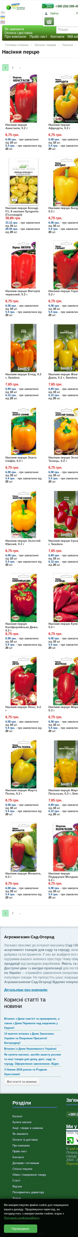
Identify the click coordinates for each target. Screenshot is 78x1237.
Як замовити (14, 29)
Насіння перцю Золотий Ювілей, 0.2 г (23, 542)
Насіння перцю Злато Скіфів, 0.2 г (21, 459)
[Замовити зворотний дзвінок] (47, 6)
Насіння (67, 45)
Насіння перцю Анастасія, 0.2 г (16, 126)
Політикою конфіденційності (21, 1217)
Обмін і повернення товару (29, 1174)
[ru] (2, 13)
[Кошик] (49, 21)
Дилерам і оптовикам (25, 1163)
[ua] (2, 17)
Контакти (57, 36)
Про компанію (15, 36)
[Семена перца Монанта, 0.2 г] (23, 847)
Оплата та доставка (25, 1139)
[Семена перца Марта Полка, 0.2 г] (23, 764)
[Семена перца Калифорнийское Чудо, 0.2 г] (23, 597)
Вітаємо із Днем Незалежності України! (30, 1048)
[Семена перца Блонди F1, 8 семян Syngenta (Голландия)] (23, 181)
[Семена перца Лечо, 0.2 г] (23, 680)
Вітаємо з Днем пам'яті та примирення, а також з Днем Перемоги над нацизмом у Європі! (31, 1023)
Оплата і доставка (18, 33)
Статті (16, 1180)
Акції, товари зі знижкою (27, 1128)
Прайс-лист (38, 36)
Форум (16, 1198)
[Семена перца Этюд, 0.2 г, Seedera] (23, 348)
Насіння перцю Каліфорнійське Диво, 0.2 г (21, 627)
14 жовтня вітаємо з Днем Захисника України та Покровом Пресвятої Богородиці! (29, 1038)
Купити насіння (21, 1122)
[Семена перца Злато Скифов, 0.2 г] (23, 431)
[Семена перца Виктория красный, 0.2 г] (23, 265)
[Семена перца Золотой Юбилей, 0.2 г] (23, 514)
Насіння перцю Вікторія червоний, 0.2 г (22, 292)
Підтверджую (20, 1228)
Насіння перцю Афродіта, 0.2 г (59, 126)
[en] (2, 22)
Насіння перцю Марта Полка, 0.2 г (21, 792)
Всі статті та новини (22, 1081)
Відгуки (17, 1186)
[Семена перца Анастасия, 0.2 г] (23, 98)
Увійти (54, 13)
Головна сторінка (16, 45)
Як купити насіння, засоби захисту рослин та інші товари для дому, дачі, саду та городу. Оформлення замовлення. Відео (32, 1059)
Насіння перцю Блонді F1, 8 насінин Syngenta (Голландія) (21, 211)
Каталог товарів (45, 45)
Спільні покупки (22, 1168)
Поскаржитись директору (28, 1192)
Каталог (17, 1116)
